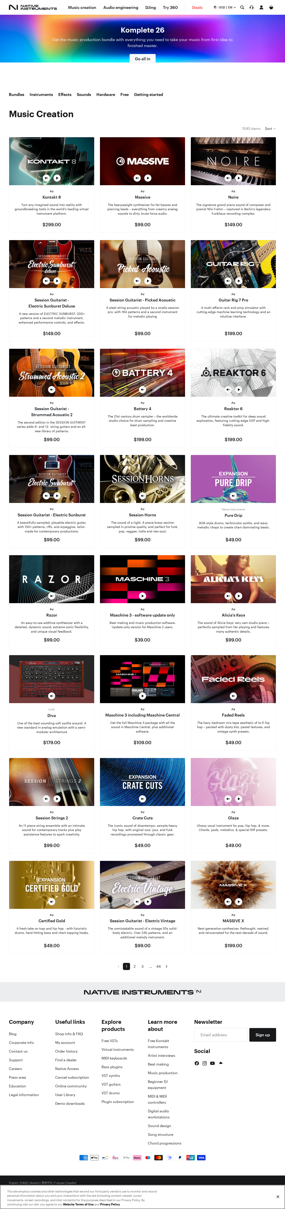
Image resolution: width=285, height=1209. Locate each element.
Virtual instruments (118, 1049)
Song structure (160, 1134)
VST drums (111, 1093)
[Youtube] (212, 1063)
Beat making (158, 1064)
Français (59, 1183)
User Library (65, 1095)
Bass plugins (112, 1067)
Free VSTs (110, 1041)
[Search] (242, 7)
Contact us (18, 1051)
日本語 (24, 1183)
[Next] (167, 966)
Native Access (67, 1068)
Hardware (105, 94)
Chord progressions (164, 1143)
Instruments (41, 94)
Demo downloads (70, 1103)
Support (16, 1060)
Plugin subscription (118, 1101)
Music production (163, 1073)
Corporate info (21, 1042)
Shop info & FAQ (69, 1034)
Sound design (159, 1126)
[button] (270, 128)
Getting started (148, 94)
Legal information (24, 1095)
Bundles (16, 94)
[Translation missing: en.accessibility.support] (251, 7)
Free (124, 94)
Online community (71, 1086)
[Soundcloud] (220, 1063)
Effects (64, 94)
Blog (12, 1034)
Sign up (263, 1035)
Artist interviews (161, 1055)
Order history (66, 1051)
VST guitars (111, 1084)
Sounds (84, 94)
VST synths (111, 1075)
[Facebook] (197, 1063)
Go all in (142, 59)
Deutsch (35, 1183)
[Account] (261, 7)
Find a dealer (66, 1060)
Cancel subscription (72, 1077)
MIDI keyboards (114, 1058)
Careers (15, 1068)
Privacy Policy (110, 1204)
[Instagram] (204, 1063)
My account (65, 1042)
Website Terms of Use (78, 1204)
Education (17, 1086)
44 (158, 966)
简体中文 (47, 1183)
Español (71, 1183)
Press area (17, 1077)
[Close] (278, 1197)
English (13, 1183)
